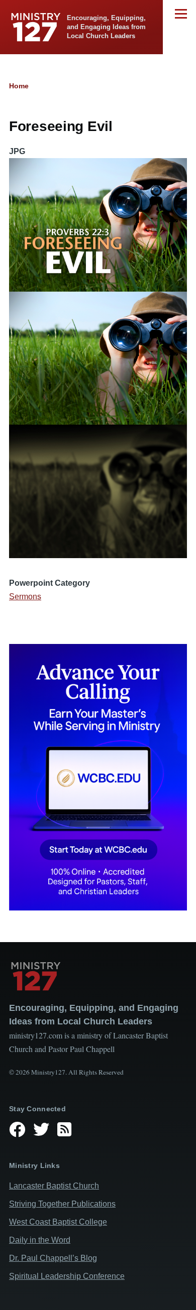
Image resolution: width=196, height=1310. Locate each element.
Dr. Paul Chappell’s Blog (53, 1258)
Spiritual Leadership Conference (67, 1276)
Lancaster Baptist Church (54, 1186)
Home (19, 86)
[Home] (98, 976)
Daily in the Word (39, 1240)
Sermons (25, 596)
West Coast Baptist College (58, 1222)
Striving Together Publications (62, 1204)
